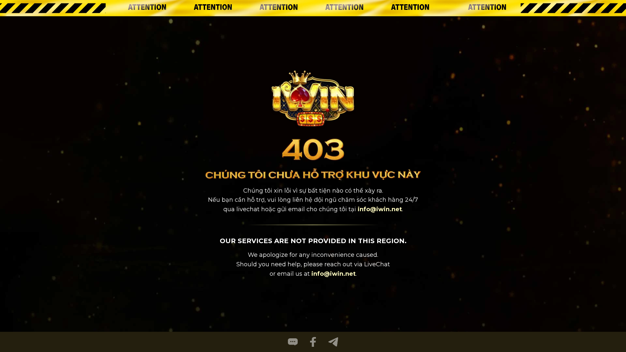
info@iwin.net (380, 209)
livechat (248, 209)
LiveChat (377, 264)
